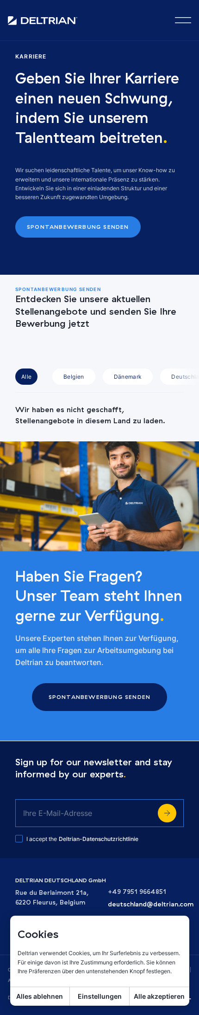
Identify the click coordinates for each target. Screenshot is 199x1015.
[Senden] (167, 813)
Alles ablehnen (39, 996)
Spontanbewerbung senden (78, 226)
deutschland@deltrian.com (150, 904)
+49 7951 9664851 (137, 892)
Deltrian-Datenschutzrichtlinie (98, 838)
